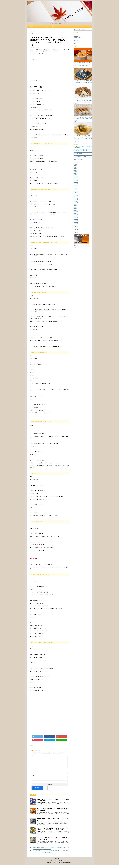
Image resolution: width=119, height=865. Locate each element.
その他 (75, 34)
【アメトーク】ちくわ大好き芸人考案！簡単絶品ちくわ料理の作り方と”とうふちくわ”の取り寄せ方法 (83, 119)
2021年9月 (76, 164)
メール (33, 775)
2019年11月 (76, 192)
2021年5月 (76, 168)
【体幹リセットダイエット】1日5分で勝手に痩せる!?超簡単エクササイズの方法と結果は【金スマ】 (83, 82)
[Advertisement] (40, 68)
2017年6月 (76, 232)
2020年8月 (76, 179)
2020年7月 (76, 180)
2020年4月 (76, 185)
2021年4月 (76, 170)
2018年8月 (76, 214)
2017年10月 (76, 229)
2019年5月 (76, 201)
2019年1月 (76, 207)
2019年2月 (76, 205)
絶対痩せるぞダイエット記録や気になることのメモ (59, 860)
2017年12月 (76, 226)
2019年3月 (76, 204)
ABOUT (31, 26)
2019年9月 (76, 195)
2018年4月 (76, 220)
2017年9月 (76, 230)
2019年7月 (76, 198)
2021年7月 (76, 165)
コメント (33, 755)
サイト (33, 779)
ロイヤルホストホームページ (36, 93)
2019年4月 (76, 202)
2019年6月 (76, 199)
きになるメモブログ (59, 858)
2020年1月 (76, 189)
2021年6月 (76, 167)
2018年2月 (76, 223)
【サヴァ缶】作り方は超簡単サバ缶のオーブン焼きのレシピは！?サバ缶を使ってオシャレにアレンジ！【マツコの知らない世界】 (83, 64)
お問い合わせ (51, 26)
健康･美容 (76, 40)
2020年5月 (76, 183)
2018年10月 (76, 211)
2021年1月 (76, 174)
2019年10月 (76, 193)
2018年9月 (76, 213)
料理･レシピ (76, 42)
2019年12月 (76, 190)
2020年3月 (76, 186)
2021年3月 (76, 171)
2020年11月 (76, 177)
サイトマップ (41, 26)
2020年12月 (76, 176)
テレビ (75, 39)
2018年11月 (76, 210)
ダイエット (76, 36)
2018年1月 (76, 225)
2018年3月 (76, 222)
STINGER (71, 862)
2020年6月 (76, 182)
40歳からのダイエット (78, 37)
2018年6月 (76, 217)
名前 (33, 770)
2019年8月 (76, 196)
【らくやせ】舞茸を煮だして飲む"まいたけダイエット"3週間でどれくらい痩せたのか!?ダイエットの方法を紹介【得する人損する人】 (83, 100)
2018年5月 (76, 219)
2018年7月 (76, 216)
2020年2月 (76, 188)
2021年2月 (76, 173)
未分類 (32, 745)
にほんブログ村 (77, 247)
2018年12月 (76, 208)
